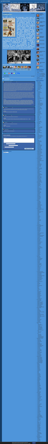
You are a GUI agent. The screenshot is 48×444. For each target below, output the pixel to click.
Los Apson (38, 215)
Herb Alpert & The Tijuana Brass (40, 314)
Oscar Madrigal (39, 427)
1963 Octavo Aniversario (39, 361)
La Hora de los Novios (39, 105)
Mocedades (38, 114)
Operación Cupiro (39, 165)
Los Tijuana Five (39, 220)
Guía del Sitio (15, 2)
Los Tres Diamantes (39, 350)
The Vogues (38, 253)
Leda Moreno (38, 129)
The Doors (38, 245)
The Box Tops (38, 244)
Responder (5, 105)
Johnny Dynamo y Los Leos (40, 211)
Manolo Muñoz (38, 425)
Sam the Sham (38, 240)
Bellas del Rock (38, 122)
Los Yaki (38, 221)
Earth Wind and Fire (39, 291)
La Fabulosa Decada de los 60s (40, 225)
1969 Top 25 (38, 280)
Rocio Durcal (38, 119)
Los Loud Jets (38, 404)
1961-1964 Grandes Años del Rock (40, 275)
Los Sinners (38, 409)
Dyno (37, 421)
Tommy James (38, 254)
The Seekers (38, 250)
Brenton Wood (38, 229)
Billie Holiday (38, 437)
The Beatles (38, 262)
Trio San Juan (38, 199)
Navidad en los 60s (39, 305)
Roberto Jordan (39, 224)
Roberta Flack (38, 296)
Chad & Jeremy (38, 257)
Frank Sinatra (38, 439)
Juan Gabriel (38, 101)
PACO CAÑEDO (33, 13)
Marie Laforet (39, 332)
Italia (37, 333)
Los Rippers (38, 407)
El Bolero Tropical (39, 432)
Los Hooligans (38, 400)
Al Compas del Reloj (13, 11)
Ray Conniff (38, 318)
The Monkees (38, 248)
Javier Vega (38, 424)
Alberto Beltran (38, 183)
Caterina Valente (39, 82)
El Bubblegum (38, 234)
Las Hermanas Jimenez (39, 127)
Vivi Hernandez (38, 430)
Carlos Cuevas (38, 187)
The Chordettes (39, 387)
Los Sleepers (38, 410)
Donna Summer (39, 289)
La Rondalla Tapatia (39, 344)
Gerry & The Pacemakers (39, 258)
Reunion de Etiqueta (39, 319)
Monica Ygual (38, 115)
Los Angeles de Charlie (39, 174)
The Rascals (38, 249)
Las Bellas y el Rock (36, 2)
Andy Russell (38, 185)
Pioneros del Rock (30, 2)
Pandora (38, 116)
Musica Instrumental (39, 307)
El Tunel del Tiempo (39, 171)
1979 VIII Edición (39, 202)
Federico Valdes (39, 423)
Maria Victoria (38, 194)
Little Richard (38, 378)
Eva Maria (38, 210)
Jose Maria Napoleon (39, 100)
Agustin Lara (38, 182)
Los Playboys (38, 405)
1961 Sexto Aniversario (39, 359)
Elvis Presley (38, 373)
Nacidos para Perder (39, 164)
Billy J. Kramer (38, 256)
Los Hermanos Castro (39, 108)
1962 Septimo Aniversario (40, 360)
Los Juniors (38, 402)
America (38, 282)
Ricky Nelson (38, 383)
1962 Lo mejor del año (39, 276)
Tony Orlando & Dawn (39, 298)
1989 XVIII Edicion (39, 207)
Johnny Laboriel (39, 212)
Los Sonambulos (39, 411)
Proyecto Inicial (20, 2)
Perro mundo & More (39, 141)
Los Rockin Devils (39, 219)
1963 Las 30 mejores (39, 277)
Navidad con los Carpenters (40, 303)
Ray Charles (38, 382)
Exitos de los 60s (39, 331)
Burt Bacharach (39, 230)
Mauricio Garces (39, 150)
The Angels (38, 386)
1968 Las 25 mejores (39, 279)
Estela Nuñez (38, 96)
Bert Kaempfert (39, 310)
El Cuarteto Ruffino (39, 83)
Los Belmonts (38, 216)
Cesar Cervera (38, 419)
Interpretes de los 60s (39, 208)
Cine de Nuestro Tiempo (8, 11)
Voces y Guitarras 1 (39, 354)
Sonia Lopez (38, 435)
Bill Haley (38, 363)
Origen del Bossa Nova (40, 328)
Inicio (11, 2)
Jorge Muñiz (38, 193)
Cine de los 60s (38, 143)
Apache (38, 134)
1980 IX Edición (39, 203)
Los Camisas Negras (39, 396)
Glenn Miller (38, 312)
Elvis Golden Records (39, 189)
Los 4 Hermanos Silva (39, 85)
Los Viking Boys (39, 414)
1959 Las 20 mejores (39, 273)
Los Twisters (38, 413)
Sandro (38, 120)
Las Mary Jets (38, 128)
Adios (38, 133)
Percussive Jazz (39, 316)
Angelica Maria (38, 123)
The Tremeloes (38, 268)
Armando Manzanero (39, 92)
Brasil (38, 323)
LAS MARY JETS (40, 70)
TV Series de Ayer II (39, 180)
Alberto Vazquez (39, 418)
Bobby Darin (38, 364)
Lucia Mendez (38, 109)
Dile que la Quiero (39, 147)
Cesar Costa (38, 420)
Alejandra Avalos (39, 184)
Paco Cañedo (38, 428)
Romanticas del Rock (39, 415)
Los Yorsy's (38, 222)
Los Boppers (38, 395)
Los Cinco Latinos (39, 86)
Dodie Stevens (38, 370)
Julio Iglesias (38, 102)
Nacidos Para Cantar (39, 153)
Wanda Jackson (39, 391)
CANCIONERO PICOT (42, 73)
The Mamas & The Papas (39, 247)
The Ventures (38, 321)
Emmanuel (38, 95)
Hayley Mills (38, 161)
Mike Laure (38, 434)
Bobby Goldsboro (39, 228)
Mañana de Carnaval (39, 136)
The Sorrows (38, 267)
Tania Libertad (38, 198)
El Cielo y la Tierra (39, 148)
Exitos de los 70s (39, 335)
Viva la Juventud (39, 156)
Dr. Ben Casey (38, 169)
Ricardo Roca (38, 429)
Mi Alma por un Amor (39, 151)
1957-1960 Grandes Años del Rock (40, 272)
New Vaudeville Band (39, 259)
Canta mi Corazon (39, 146)
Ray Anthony (38, 317)
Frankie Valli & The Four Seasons (40, 235)
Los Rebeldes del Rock (39, 406)
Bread (38, 287)
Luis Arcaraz (38, 351)
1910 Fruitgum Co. (39, 226)
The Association (39, 242)
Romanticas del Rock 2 (39, 416)
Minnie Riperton (39, 293)
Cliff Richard (38, 368)
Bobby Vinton (38, 365)
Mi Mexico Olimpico (39, 238)
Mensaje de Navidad (39, 299)
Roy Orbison (38, 384)
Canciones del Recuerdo (39, 132)
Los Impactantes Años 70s (39, 281)
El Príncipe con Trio (39, 188)
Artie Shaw (38, 309)
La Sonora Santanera (39, 433)
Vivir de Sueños (39, 157)
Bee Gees (38, 284)
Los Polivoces (38, 175)
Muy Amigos (38, 138)
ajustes (29, 443)
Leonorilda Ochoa (39, 173)
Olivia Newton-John (39, 295)
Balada (37, 90)
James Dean (38, 162)
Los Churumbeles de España (40, 345)
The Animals (38, 261)
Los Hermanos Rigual (39, 88)
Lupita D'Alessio (39, 111)
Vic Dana (38, 390)
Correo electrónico (5, 145)
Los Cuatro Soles (39, 87)
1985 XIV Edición (39, 205)
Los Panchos (38, 347)
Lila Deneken (38, 106)
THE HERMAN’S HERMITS (6, 13)
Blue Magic (38, 286)
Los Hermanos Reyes (39, 346)
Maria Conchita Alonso (39, 113)
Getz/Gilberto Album (40, 326)
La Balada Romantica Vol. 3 (40, 104)
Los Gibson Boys (39, 398)
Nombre (4, 143)
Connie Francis (38, 369)
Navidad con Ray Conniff (39, 304)
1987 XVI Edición (39, 206)
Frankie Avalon (38, 374)
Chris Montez (38, 231)
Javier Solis (38, 342)
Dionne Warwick (39, 233)
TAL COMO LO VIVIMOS (5, 1)
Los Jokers (38, 401)
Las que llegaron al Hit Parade (40, 271)
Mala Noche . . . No (39, 176)
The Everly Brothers (39, 388)
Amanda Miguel (39, 91)
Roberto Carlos (39, 118)
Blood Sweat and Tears (39, 285)
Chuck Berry (38, 367)
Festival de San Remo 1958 (40, 336)
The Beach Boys (39, 243)
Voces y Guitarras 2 (39, 355)
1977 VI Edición (39, 201)
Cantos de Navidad (39, 300)
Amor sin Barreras (39, 159)
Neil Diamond (38, 294)
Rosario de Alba (39, 197)
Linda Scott (38, 377)
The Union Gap (38, 252)
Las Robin (38, 213)
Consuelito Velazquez (39, 341)
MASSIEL (43, 75)
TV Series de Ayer (39, 179)
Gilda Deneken (38, 97)
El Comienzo (25, 2)
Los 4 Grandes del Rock (43, 2)
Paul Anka (38, 381)
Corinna (38, 124)
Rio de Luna (38, 142)
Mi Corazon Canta (39, 137)
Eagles (38, 290)
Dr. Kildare (38, 170)
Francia (38, 330)
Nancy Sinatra (38, 239)
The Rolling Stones (39, 266)
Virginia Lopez (38, 353)
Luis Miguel (38, 110)
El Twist (38, 372)
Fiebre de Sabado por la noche (40, 160)
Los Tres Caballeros (39, 349)
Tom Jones (38, 270)
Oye (37, 139)
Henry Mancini (38, 313)
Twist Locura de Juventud (40, 155)
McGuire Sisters (39, 379)
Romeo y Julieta (39, 166)
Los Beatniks (38, 393)
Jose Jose (38, 99)
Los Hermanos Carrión (39, 399)
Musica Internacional (39, 322)
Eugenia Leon (38, 190)
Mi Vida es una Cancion (39, 152)
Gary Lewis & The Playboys (40, 236)
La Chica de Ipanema (40, 327)
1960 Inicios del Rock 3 (39, 358)
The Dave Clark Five (39, 263)
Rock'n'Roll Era (38, 196)
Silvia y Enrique (38, 178)
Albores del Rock (38, 81)
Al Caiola (38, 308)
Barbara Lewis (38, 227)
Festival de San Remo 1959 (40, 337)
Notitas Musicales (39, 356)
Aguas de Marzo (39, 324)
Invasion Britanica (39, 192)
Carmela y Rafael (39, 340)
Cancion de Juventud (39, 145)
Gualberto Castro (39, 191)
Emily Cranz (38, 125)
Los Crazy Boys (39, 397)
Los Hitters (38, 217)
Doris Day (38, 438)
